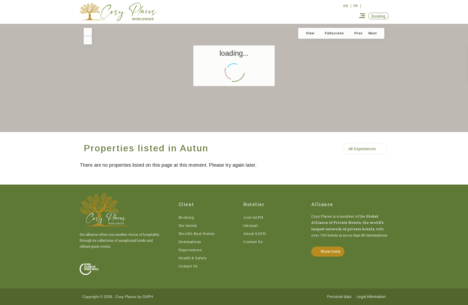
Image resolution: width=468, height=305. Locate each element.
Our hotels (187, 225)
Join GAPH (253, 217)
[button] (378, 16)
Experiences (190, 249)
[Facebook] (366, 6)
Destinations (189, 241)
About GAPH (254, 233)
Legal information (371, 296)
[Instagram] (376, 6)
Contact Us (188, 266)
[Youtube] (385, 6)
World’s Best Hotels (196, 233)
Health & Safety (192, 257)
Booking (186, 217)
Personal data (339, 296)
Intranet (250, 225)
